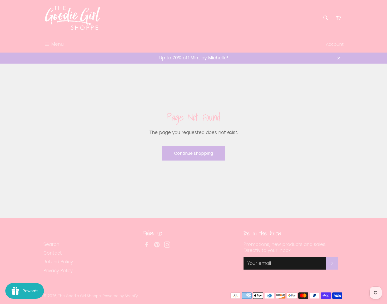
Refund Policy (58, 262)
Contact (52, 253)
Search (51, 244)
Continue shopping (193, 153)
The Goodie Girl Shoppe (79, 295)
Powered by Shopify (120, 295)
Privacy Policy (58, 270)
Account (335, 44)
